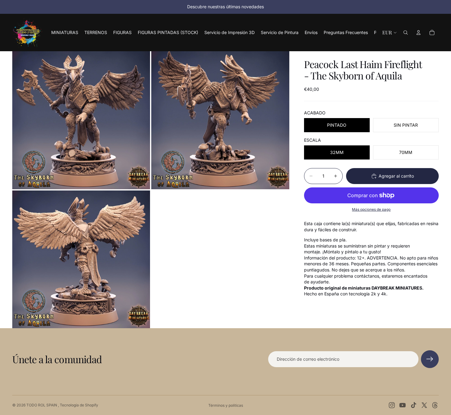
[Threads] (435, 405)
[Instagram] (391, 405)
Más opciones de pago (371, 209)
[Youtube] (402, 405)
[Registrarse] (430, 359)
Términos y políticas (225, 405)
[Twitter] (424, 405)
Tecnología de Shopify (79, 405)
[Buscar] (405, 32)
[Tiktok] (413, 405)
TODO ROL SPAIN (42, 405)
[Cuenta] (418, 32)
